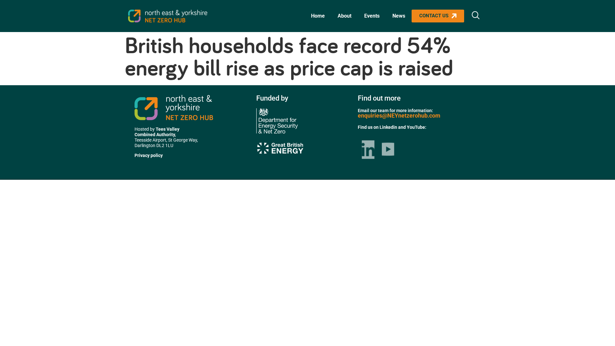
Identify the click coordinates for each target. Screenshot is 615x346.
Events (372, 16)
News (398, 16)
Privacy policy (149, 155)
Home (318, 16)
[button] (475, 16)
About (344, 16)
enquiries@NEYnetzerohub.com (399, 115)
